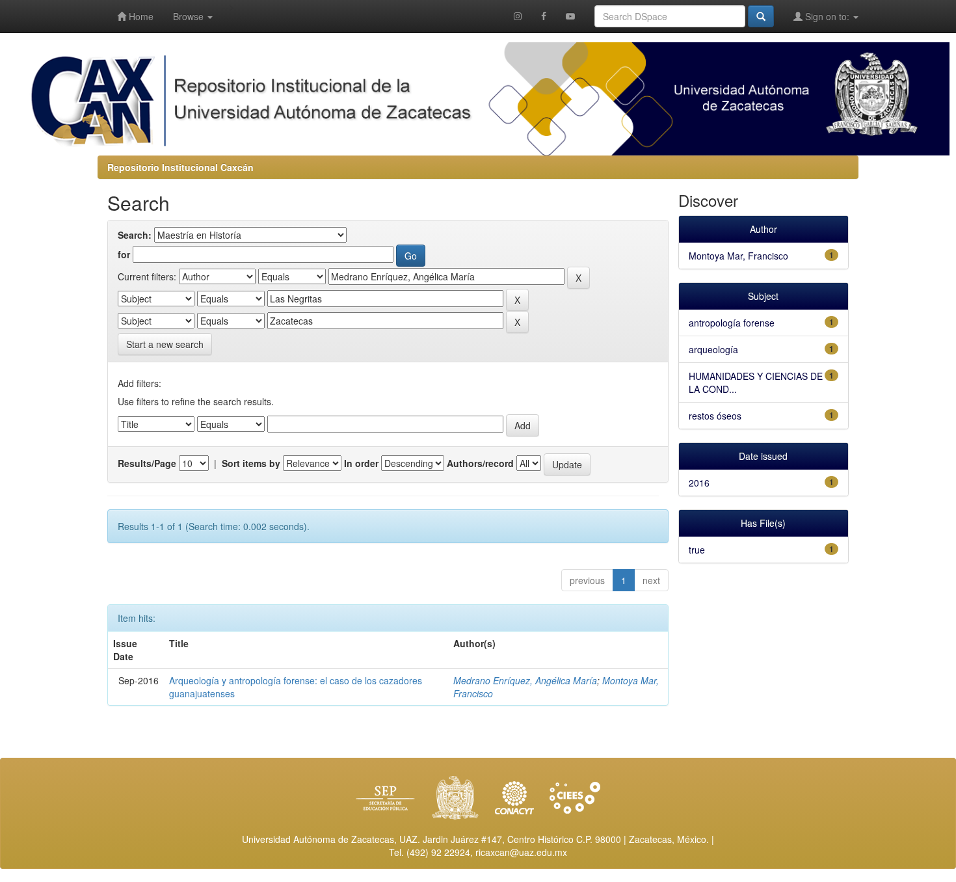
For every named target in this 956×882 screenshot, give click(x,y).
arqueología (713, 349)
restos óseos (715, 415)
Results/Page (147, 463)
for (124, 254)
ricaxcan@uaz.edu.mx (521, 852)
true (697, 549)
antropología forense (732, 322)
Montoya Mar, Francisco (738, 255)
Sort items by (251, 463)
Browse (189, 16)
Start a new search (165, 344)
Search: (135, 234)
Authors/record (480, 463)
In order (361, 463)
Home (139, 16)
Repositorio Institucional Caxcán (180, 167)
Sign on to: (827, 16)
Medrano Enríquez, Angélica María (525, 680)
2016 (699, 482)
